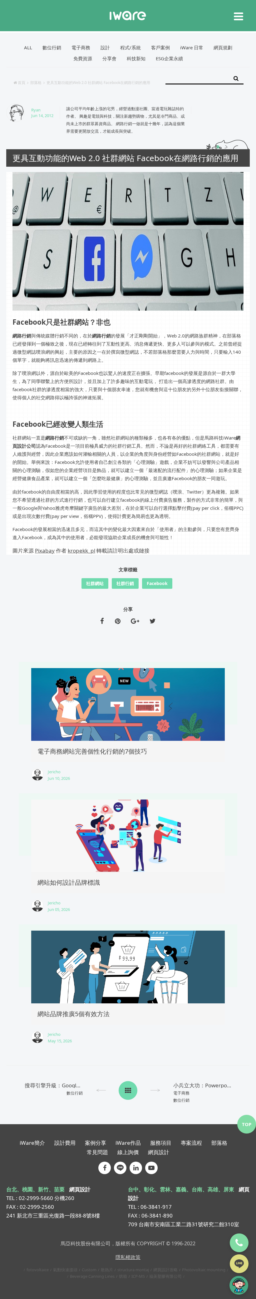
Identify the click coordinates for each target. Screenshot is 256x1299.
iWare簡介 (32, 1142)
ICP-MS (138, 1276)
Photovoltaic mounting (203, 1269)
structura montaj (133, 1269)
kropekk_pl (81, 550)
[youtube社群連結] (151, 1168)
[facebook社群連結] (104, 1168)
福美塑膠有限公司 (165, 1276)
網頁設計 (158, 1152)
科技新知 (136, 58)
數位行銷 (51, 47)
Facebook (157, 583)
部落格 (36, 82)
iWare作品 (128, 1142)
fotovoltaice (38, 1269)
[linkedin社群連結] (136, 1168)
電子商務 (80, 47)
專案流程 (191, 1142)
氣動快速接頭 (65, 1269)
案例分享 (95, 1142)
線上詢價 (128, 1152)
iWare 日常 (191, 47)
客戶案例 (160, 47)
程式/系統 (130, 47)
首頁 (21, 82)
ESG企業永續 (169, 58)
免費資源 (82, 58)
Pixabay (45, 550)
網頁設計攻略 (165, 1269)
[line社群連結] (120, 1168)
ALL (28, 47)
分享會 (109, 58)
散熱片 (107, 1269)
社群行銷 (125, 583)
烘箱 (123, 1276)
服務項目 (160, 1142)
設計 (105, 47)
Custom (89, 1269)
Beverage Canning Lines (92, 1276)
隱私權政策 (128, 1257)
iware (128, 15)
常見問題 (97, 1152)
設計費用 (65, 1142)
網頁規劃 (223, 47)
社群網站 (95, 583)
